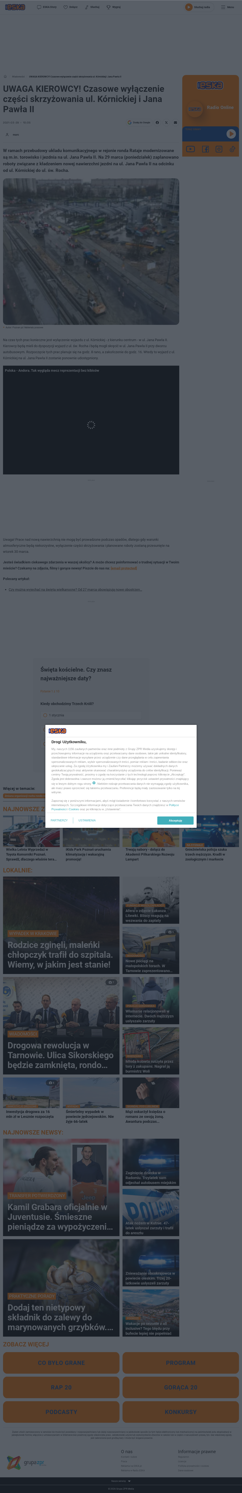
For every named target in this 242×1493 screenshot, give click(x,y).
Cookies (74, 809)
